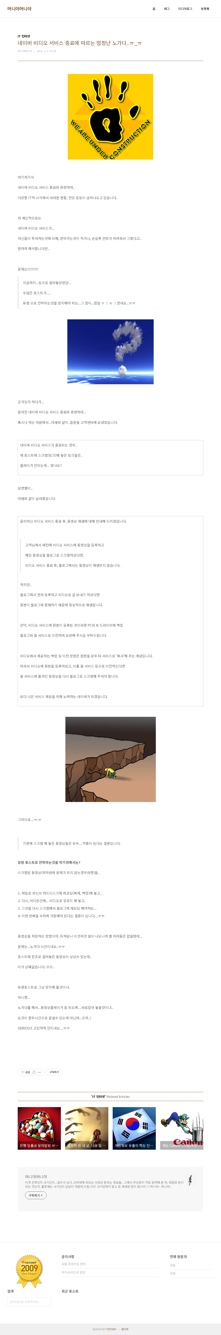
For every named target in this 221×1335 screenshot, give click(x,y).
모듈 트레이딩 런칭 (74, 1264)
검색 (47, 1302)
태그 (167, 8)
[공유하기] (34, 1072)
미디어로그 (185, 8)
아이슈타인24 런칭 (73, 1272)
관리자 (124, 1329)
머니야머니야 (19, 9)
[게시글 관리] (39, 1072)
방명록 (205, 8)
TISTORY (111, 1329)
